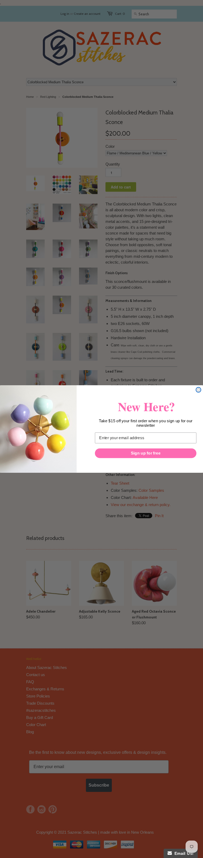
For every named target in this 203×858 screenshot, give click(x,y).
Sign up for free (145, 453)
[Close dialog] (198, 389)
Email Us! (183, 853)
